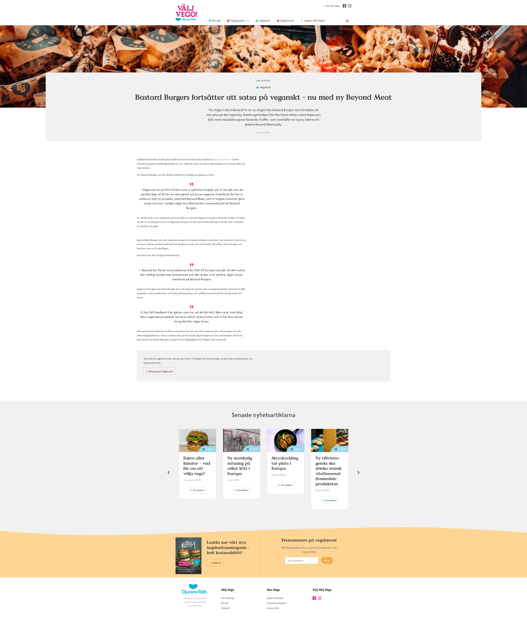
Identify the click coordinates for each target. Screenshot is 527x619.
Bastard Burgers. (223, 159)
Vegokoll (266, 81)
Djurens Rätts (200, 598)
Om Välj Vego (333, 5)
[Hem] (186, 12)
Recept (224, 603)
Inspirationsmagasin (277, 603)
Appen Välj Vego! (275, 598)
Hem (258, 81)
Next (358, 472)
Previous (168, 472)
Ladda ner (216, 562)
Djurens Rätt (273, 608)
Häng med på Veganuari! (160, 371)
